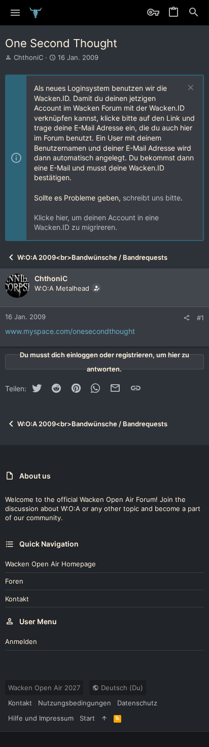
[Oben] (104, 718)
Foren (14, 581)
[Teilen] (186, 318)
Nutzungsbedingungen (74, 703)
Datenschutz (137, 703)
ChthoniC (28, 57)
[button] (15, 13)
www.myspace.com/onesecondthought (70, 331)
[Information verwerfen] (189, 88)
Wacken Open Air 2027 (44, 688)
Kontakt (17, 599)
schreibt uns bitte (152, 197)
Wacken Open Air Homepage (50, 564)
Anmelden (21, 641)
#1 (200, 318)
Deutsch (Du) (121, 688)
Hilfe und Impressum (41, 718)
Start (87, 718)
